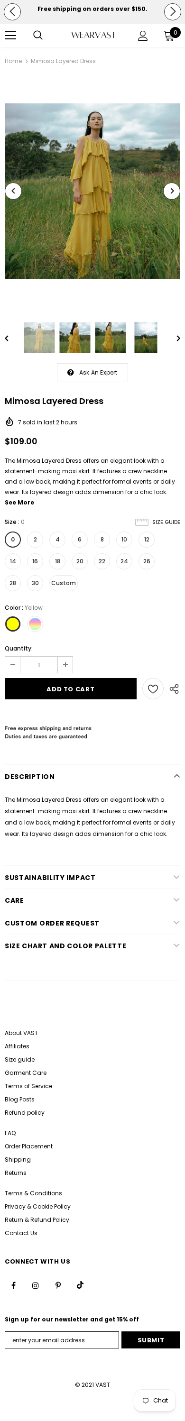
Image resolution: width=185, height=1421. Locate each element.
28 (12, 583)
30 (35, 583)
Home (13, 61)
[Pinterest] (57, 1284)
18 (57, 561)
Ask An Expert (98, 372)
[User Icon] (143, 36)
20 (79, 561)
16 (35, 561)
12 (146, 539)
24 (124, 561)
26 (146, 561)
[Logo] (93, 35)
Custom (63, 583)
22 (102, 561)
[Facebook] (13, 1284)
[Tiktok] (80, 1284)
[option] (92, 9)
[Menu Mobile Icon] (10, 35)
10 (124, 539)
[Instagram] (35, 1284)
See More (19, 502)
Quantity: (19, 648)
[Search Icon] (38, 35)
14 (13, 561)
